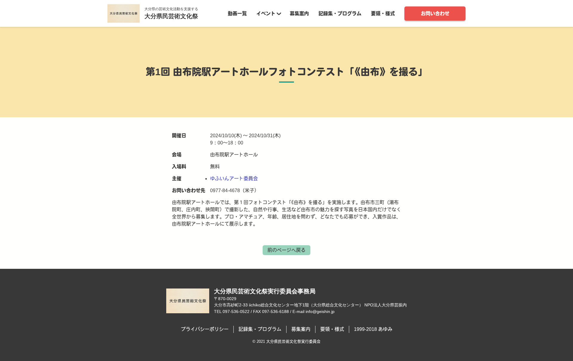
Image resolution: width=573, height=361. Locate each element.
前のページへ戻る (286, 250)
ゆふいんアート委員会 (234, 178)
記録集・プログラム (339, 13)
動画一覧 (237, 13)
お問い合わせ (435, 13)
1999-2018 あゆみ (373, 329)
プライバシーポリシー (205, 329)
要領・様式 (383, 13)
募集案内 (299, 13)
